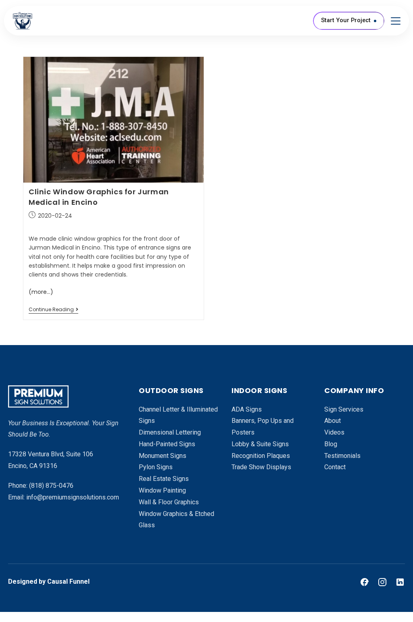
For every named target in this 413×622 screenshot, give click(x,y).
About (332, 420)
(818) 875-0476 (51, 485)
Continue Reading (53, 310)
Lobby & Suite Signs (260, 444)
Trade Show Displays (261, 467)
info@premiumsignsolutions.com (72, 497)
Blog (330, 444)
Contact (335, 467)
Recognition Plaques (261, 456)
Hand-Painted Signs (167, 444)
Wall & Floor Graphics (169, 502)
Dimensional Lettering (170, 432)
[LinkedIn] (400, 582)
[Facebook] (364, 582)
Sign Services (343, 409)
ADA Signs (247, 409)
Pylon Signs (156, 467)
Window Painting (162, 490)
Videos (334, 432)
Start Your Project (346, 20)
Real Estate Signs (164, 479)
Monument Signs (162, 456)
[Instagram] (382, 582)
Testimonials (342, 456)
